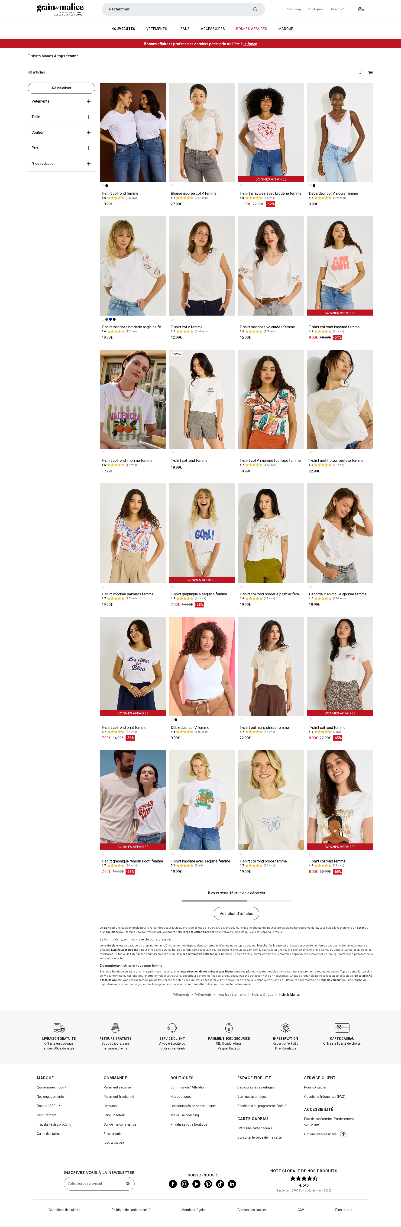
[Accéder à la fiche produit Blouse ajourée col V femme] (202, 132)
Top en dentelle (350, 971)
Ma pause (185, 1115)
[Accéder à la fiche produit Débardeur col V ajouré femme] (340, 132)
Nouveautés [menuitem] (123, 29)
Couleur (38, 132)
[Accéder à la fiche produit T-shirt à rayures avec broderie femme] (271, 132)
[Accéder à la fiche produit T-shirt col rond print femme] (133, 666)
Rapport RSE (46, 1106)
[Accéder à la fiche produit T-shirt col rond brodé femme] (271, 799)
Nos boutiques (181, 1096)
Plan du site (343, 1210)
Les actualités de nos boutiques (194, 1106)
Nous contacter (315, 1087)
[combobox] (183, 9)
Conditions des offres (64, 1210)
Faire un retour (114, 1115)
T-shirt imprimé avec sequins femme (200, 861)
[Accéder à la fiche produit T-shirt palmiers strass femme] (271, 666)
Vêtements (40, 101)
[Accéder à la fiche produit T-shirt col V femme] (202, 266)
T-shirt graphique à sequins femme (199, 594)
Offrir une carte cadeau (254, 1128)
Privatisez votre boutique (189, 1124)
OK (128, 1184)
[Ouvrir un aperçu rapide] (160, 88)
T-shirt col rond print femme (124, 727)
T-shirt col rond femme (120, 193)
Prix (35, 148)
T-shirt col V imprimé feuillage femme (270, 460)
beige (176, 949)
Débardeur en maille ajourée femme (338, 594)
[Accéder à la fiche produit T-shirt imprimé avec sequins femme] (202, 799)
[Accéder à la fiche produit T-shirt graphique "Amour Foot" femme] (133, 799)
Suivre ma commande (120, 1124)
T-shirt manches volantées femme (267, 327)
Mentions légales (193, 1210)
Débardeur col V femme (190, 727)
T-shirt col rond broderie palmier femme (272, 594)
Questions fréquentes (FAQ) (324, 1096)
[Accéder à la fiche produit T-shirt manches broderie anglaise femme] (133, 266)
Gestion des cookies (252, 1210)
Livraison (110, 1106)
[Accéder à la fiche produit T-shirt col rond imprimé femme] (340, 266)
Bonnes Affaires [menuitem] (251, 29)
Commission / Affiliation (188, 1087)
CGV (301, 1210)
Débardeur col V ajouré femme (333, 193)
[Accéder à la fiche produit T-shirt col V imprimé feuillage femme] (271, 399)
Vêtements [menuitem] (156, 29)
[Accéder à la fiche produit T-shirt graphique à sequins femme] (202, 533)
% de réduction (43, 163)
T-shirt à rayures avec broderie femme (270, 193)
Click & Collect (114, 1143)
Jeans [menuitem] (184, 29)
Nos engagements (50, 1096)
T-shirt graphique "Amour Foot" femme (132, 861)
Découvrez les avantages (255, 1087)
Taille (36, 117)
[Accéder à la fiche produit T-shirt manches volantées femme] (271, 266)
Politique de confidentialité (131, 1210)
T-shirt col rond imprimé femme (334, 327)
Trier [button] (369, 72)
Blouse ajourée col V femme (194, 193)
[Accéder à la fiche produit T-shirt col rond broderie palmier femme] (271, 533)
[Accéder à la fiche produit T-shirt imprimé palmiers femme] (133, 533)
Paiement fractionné (119, 1096)
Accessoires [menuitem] (213, 29)
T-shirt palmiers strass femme (264, 727)
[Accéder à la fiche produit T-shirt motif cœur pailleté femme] (340, 399)
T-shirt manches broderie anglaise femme (135, 327)
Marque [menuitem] (285, 29)
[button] (160, 88)
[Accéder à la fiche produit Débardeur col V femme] (202, 666)
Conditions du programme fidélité (261, 1106)
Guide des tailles (49, 1134)
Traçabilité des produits (54, 1124)
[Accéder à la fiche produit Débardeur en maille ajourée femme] (340, 533)
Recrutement (46, 1115)
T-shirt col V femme (187, 327)
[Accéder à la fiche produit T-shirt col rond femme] (133, 132)
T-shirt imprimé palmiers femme (128, 594)
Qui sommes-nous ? (51, 1087)
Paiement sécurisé (117, 1087)
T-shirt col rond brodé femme (263, 861)
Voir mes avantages (252, 1096)
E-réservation (113, 1134)
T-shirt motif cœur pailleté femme (336, 460)
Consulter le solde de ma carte (259, 1137)
